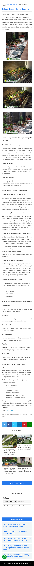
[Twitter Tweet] (4, 424)
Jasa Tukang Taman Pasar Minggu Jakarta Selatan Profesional (24, 470)
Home (3, 4)
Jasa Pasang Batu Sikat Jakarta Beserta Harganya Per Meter (14, 525)
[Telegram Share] (14, 424)
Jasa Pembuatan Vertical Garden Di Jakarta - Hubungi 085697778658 (9, 451)
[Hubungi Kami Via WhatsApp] (4, 557)
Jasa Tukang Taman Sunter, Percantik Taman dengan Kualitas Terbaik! (17, 539)
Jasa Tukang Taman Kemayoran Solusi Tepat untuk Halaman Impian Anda (16, 548)
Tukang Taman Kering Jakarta (15, 9)
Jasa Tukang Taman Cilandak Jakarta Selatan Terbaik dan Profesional (9, 470)
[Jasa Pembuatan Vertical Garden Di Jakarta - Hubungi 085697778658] (9, 441)
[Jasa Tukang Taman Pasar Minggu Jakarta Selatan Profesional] (24, 462)
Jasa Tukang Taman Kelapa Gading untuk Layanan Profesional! (24, 447)
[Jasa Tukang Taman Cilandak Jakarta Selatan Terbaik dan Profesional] (9, 462)
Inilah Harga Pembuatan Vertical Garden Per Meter (15, 532)
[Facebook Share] (9, 424)
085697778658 (10, 410)
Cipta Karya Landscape (23, 563)
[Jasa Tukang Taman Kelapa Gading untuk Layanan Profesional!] (24, 439)
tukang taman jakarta (11, 4)
